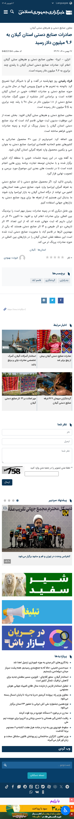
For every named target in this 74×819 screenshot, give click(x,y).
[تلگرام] (67, 787)
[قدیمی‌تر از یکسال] (54, 341)
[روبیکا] (55, 787)
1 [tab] (17, 500)
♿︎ (65, 810)
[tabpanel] (37, 535)
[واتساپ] (31, 792)
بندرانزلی (64, 280)
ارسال (7, 482)
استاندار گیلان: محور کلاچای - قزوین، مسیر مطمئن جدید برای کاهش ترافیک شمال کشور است (37, 679)
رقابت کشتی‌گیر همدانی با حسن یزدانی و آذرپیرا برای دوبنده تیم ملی (35, 720)
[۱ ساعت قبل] (37, 528)
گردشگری (50, 280)
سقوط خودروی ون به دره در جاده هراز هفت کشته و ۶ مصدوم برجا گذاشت (37, 729)
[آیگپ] (37, 787)
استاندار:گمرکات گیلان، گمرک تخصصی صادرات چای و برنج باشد (22, 360)
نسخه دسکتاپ (37, 775)
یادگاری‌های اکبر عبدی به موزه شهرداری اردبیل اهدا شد (40, 663)
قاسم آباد (36, 280)
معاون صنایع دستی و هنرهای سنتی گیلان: (51, 28)
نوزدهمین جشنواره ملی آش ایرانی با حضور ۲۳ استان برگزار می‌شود (39, 706)
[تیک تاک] (6, 787)
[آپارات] (49, 787)
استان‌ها (42, 250)
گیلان (32, 250)
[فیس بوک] (12, 787)
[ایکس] (61, 787)
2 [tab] (13, 500)
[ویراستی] (18, 787)
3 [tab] (9, 500)
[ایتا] (31, 787)
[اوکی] (43, 792)
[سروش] (25, 787)
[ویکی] (37, 792)
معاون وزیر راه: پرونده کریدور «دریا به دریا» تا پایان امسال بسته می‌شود (36, 697)
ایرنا (42, 12)
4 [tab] (5, 500)
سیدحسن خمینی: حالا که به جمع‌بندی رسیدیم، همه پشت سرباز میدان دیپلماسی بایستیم (36, 670)
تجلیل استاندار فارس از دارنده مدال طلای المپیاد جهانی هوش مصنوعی (37, 688)
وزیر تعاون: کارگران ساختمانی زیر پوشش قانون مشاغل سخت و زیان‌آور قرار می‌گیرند (36, 738)
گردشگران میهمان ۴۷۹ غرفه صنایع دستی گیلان (57, 401)
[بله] (43, 787)
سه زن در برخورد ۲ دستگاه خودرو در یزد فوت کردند (43, 713)
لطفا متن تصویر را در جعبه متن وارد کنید (51, 468)
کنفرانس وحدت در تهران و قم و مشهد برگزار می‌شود (44, 556)
